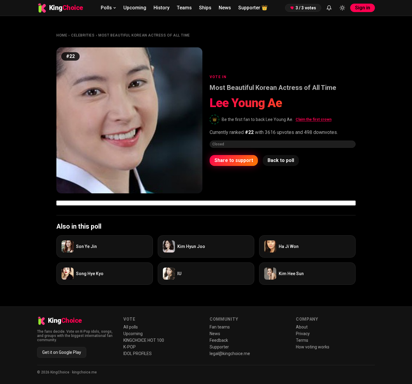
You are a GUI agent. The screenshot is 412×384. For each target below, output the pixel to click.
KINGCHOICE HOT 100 (143, 340)
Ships (205, 8)
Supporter (253, 8)
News (225, 8)
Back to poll (281, 160)
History (162, 8)
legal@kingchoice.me (230, 353)
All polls (130, 327)
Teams (184, 8)
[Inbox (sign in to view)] (329, 7)
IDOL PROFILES (137, 353)
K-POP (129, 346)
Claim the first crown (313, 119)
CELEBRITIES (83, 35)
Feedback (219, 340)
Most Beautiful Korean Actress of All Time (144, 35)
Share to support (233, 160)
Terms (302, 340)
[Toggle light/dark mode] (342, 7)
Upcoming (134, 8)
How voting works (312, 346)
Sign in (362, 8)
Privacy (303, 333)
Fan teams (220, 327)
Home (61, 35)
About (302, 327)
